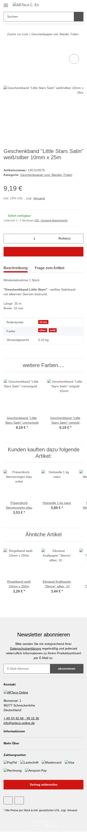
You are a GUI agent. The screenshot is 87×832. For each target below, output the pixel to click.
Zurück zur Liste (17, 34)
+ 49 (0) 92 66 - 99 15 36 (21, 718)
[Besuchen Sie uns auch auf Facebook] (8, 800)
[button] (72, 4)
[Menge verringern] (8, 238)
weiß (53, 330)
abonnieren (66, 668)
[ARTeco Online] (16, 692)
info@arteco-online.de (19, 723)
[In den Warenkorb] (7, 47)
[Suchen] (78, 16)
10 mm (43, 322)
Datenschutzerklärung (25, 648)
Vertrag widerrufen (44, 784)
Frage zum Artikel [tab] (49, 268)
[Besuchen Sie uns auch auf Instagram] (19, 800)
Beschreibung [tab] (16, 268)
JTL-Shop (51, 825)
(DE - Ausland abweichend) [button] (51, 220)
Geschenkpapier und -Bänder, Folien (46, 175)
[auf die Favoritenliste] (74, 59)
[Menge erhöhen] (78, 238)
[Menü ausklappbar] (6, 3)
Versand (39, 198)
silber (42, 330)
